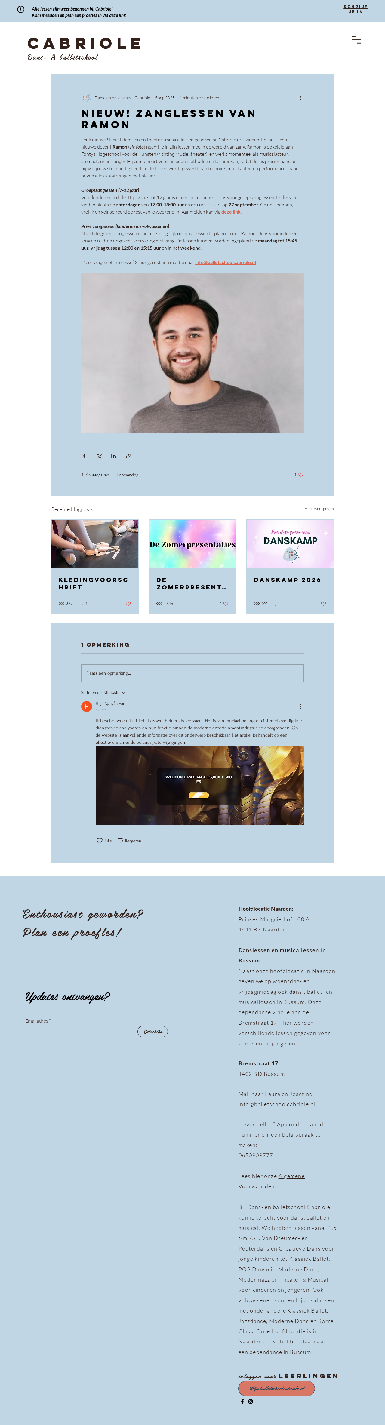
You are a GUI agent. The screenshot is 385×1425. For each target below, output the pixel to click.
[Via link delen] (128, 456)
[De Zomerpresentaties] (192, 544)
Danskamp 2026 (288, 579)
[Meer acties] (300, 97)
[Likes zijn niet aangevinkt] (99, 840)
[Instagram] (251, 1402)
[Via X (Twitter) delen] (99, 456)
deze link (117, 15)
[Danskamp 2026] (290, 544)
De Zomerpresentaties (191, 583)
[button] (356, 40)
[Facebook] (242, 1402)
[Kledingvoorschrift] (94, 544)
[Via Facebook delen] (84, 456)
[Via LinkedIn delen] (113, 456)
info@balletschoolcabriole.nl (277, 1104)
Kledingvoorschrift (94, 583)
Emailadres (36, 1020)
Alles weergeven (319, 508)
